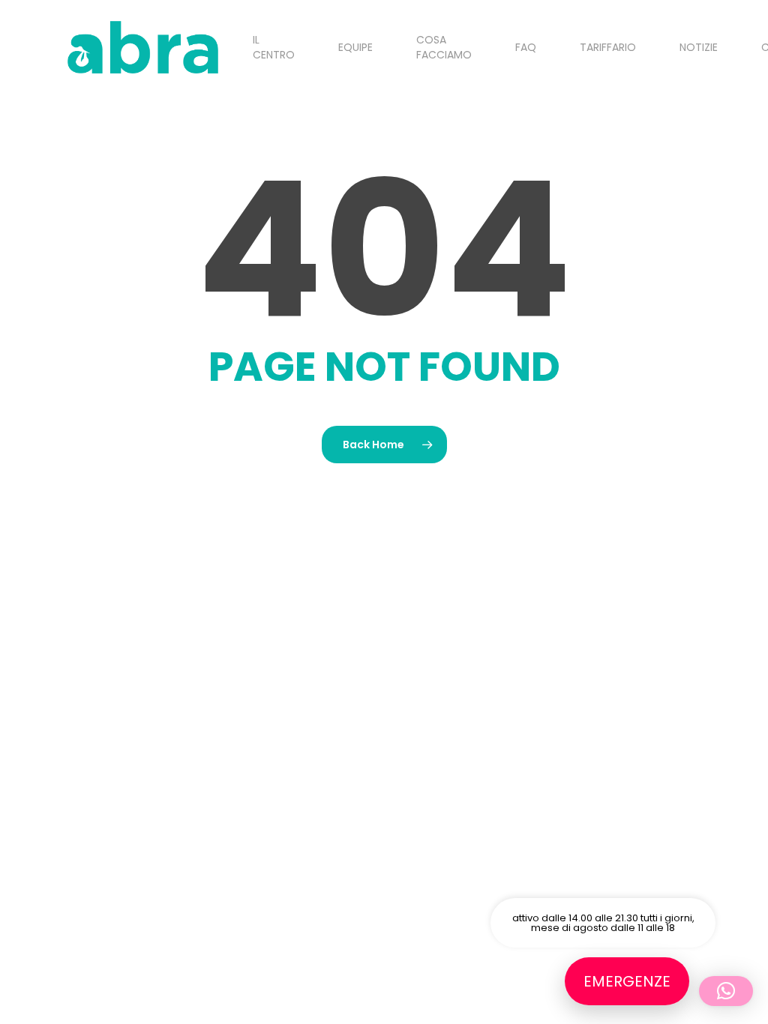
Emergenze (627, 981)
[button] (726, 991)
